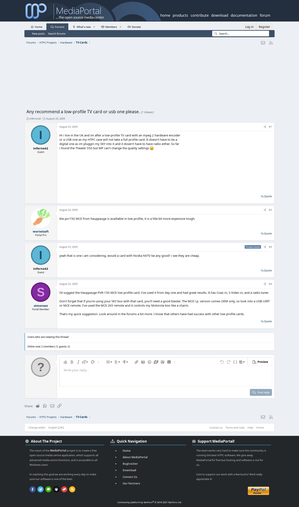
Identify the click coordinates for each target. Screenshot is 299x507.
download (219, 15)
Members (111, 27)
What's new (84, 27)
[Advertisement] (148, 78)
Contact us (216, 427)
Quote (268, 196)
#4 (270, 284)
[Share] (264, 127)
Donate (136, 27)
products (180, 15)
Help (250, 427)
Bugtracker (130, 464)
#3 (270, 247)
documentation (244, 15)
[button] (94, 26)
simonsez (41, 306)
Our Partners (131, 483)
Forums (59, 27)
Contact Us (130, 477)
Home (38, 27)
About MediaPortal (135, 457)
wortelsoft (41, 231)
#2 (270, 210)
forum (265, 15)
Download (129, 470)
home (165, 15)
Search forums (56, 33)
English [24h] (56, 427)
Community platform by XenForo (149, 502)
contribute (200, 15)
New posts (38, 33)
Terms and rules (235, 427)
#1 (270, 126)
